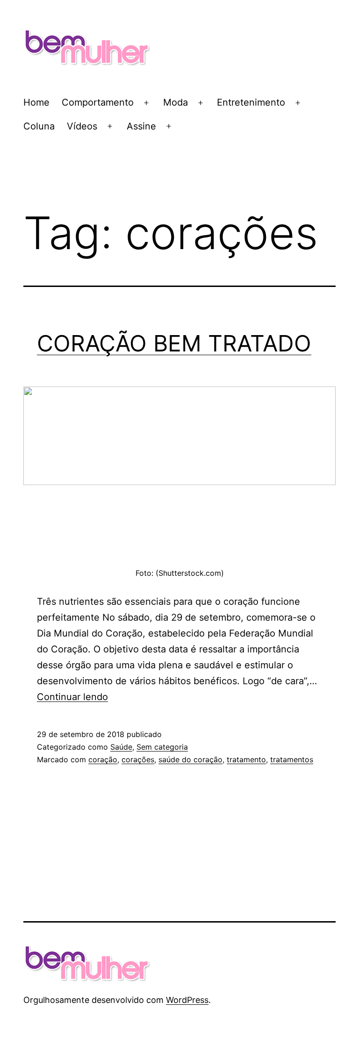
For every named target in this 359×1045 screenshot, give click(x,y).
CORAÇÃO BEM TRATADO (174, 343)
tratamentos (291, 759)
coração (102, 759)
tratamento (246, 759)
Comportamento (98, 102)
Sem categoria (162, 747)
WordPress (187, 1000)
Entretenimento (251, 102)
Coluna (39, 126)
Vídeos (82, 126)
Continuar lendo (72, 696)
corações (138, 759)
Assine (141, 126)
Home (36, 102)
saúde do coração (190, 759)
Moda (175, 102)
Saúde (121, 747)
